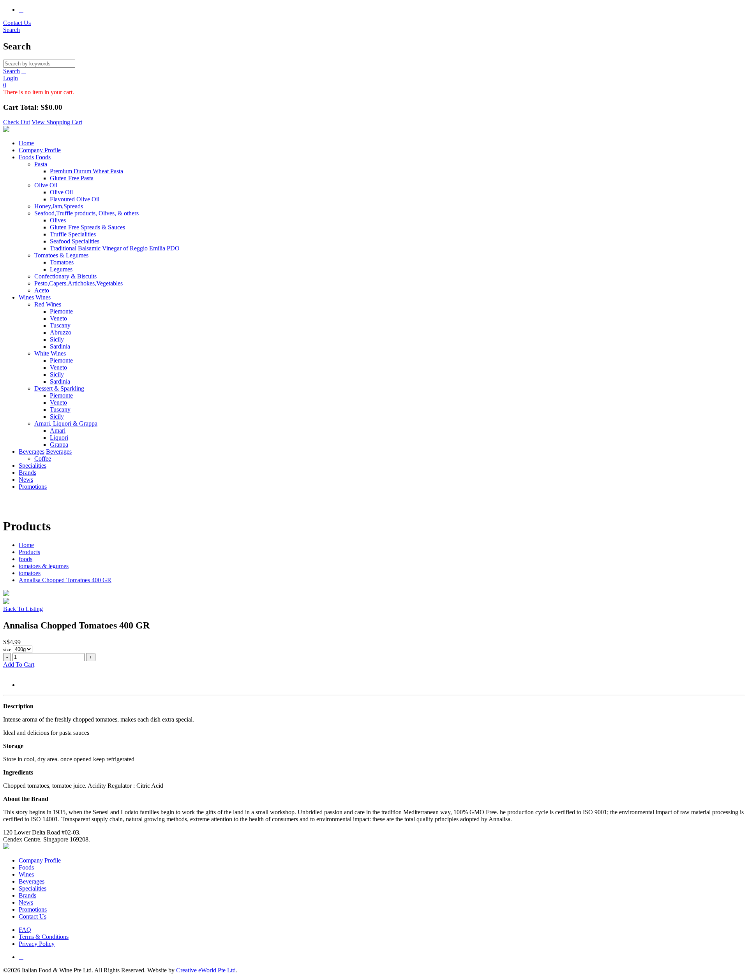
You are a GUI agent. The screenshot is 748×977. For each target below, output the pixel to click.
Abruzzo (60, 332)
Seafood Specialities (74, 241)
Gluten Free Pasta (72, 178)
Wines (26, 297)
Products (29, 552)
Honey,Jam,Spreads (58, 206)
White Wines (50, 353)
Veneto (58, 318)
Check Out (16, 122)
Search (11, 71)
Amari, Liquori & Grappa (65, 423)
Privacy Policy (37, 943)
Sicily (57, 339)
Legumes (61, 269)
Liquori (59, 437)
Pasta (40, 164)
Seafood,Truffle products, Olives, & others (86, 213)
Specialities (32, 465)
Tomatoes (62, 262)
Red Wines (47, 304)
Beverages (31, 451)
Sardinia (60, 346)
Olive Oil (45, 185)
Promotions (33, 486)
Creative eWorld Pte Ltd (206, 970)
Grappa (59, 444)
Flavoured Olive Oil (74, 199)
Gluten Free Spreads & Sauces (87, 227)
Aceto (41, 290)
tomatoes (30, 573)
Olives (58, 220)
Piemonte (61, 311)
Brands (27, 472)
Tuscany (60, 325)
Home (26, 143)
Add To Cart (18, 664)
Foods (26, 157)
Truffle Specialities (73, 234)
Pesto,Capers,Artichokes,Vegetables (78, 283)
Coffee (42, 458)
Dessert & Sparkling (59, 388)
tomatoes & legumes (44, 566)
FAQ (25, 929)
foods (25, 559)
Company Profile (40, 150)
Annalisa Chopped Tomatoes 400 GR (65, 580)
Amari (57, 430)
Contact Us (17, 22)
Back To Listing (23, 609)
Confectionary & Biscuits (65, 276)
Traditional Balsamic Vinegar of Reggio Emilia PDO (115, 248)
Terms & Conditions (44, 936)
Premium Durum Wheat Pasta (86, 171)
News (26, 479)
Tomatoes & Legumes (61, 255)
